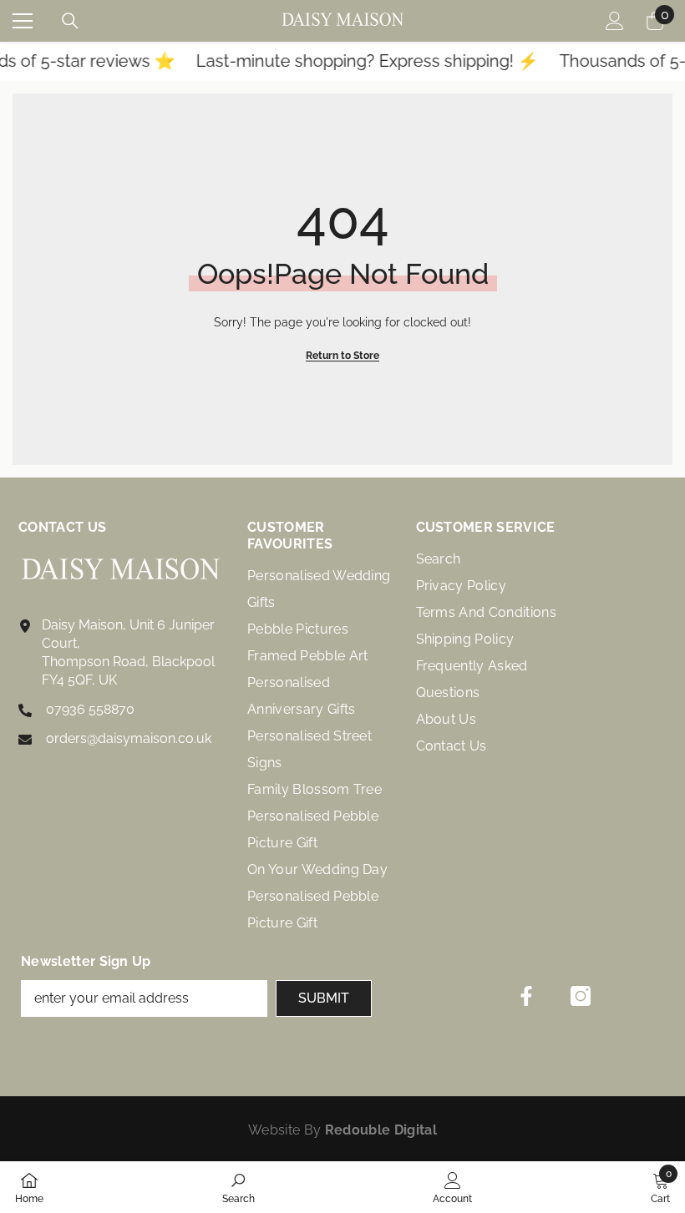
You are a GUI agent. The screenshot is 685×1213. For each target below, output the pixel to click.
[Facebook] (526, 996)
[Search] (70, 21)
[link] (238, 1187)
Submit (323, 998)
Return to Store (342, 355)
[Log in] (615, 21)
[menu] (23, 21)
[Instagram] (580, 996)
